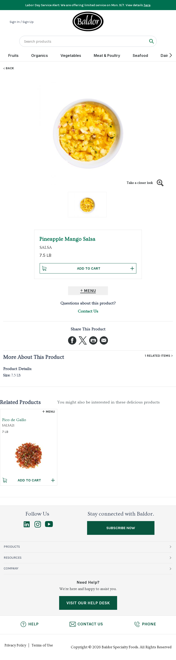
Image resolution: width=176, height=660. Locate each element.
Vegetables (70, 55)
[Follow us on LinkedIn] (27, 526)
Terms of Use (42, 645)
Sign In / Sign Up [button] (22, 22)
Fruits (13, 55)
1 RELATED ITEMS (157, 356)
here (147, 5)
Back (10, 68)
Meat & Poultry (107, 55)
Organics (39, 55)
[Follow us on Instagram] (38, 526)
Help (33, 624)
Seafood (140, 55)
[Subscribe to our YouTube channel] (49, 526)
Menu (90, 290)
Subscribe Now (120, 528)
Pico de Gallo (14, 419)
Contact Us (88, 311)
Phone (149, 624)
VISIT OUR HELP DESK (88, 602)
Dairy (165, 55)
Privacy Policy (15, 645)
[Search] (151, 41)
